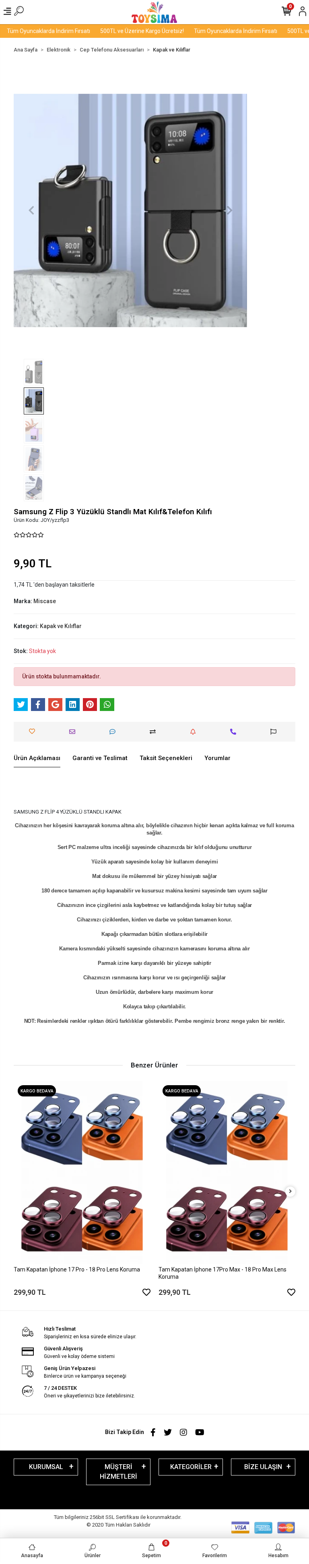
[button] (31, 210)
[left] (19, 1191)
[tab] (37, 758)
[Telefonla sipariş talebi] (235, 732)
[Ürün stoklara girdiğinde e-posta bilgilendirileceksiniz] (195, 732)
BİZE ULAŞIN (263, 1467)
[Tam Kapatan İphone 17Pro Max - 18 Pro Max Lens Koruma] (82, 1172)
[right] (290, 1191)
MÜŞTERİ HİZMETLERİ (118, 1471)
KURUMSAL (46, 1467)
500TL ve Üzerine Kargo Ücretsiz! (125, 31)
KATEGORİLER (191, 1467)
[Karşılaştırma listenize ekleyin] (155, 732)
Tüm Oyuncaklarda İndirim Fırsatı (218, 31)
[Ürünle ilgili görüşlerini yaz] (114, 732)
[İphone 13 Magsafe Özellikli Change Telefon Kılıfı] (227, 1149)
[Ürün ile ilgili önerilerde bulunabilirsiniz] (275, 732)
